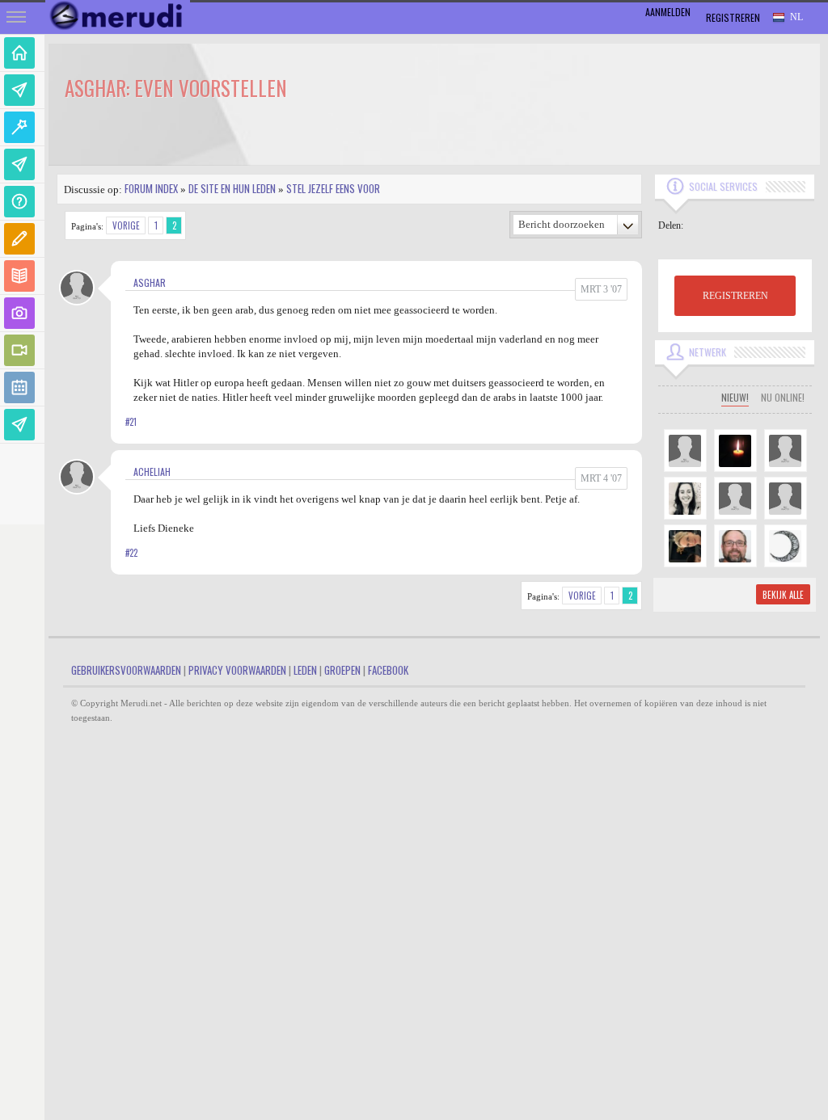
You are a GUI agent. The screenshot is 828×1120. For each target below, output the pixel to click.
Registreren (733, 17)
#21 (131, 421)
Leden (305, 670)
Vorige (126, 225)
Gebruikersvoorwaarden (126, 670)
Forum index (151, 188)
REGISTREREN (735, 295)
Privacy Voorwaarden (237, 670)
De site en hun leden (232, 188)
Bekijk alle (783, 594)
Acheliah (152, 471)
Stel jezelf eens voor (333, 188)
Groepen (342, 670)
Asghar (149, 282)
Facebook (388, 670)
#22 (131, 552)
